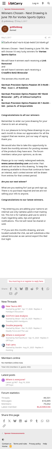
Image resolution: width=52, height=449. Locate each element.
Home (4, 446)
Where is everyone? (15, 334)
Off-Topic (9, 340)
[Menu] (4, 3)
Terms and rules (20, 443)
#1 (49, 37)
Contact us (6, 443)
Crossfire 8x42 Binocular (14, 72)
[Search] (48, 3)
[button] (2, 439)
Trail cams (11, 344)
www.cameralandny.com (14, 163)
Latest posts (8, 375)
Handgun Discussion (15, 311)
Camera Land (25, 211)
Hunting (9, 350)
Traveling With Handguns (17, 321)
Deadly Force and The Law (17, 331)
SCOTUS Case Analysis (17, 315)
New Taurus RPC (14, 306)
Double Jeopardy (14, 325)
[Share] (45, 37)
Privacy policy (35, 443)
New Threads (9, 301)
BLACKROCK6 (44, 406)
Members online (10, 358)
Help (45, 443)
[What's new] (43, 3)
